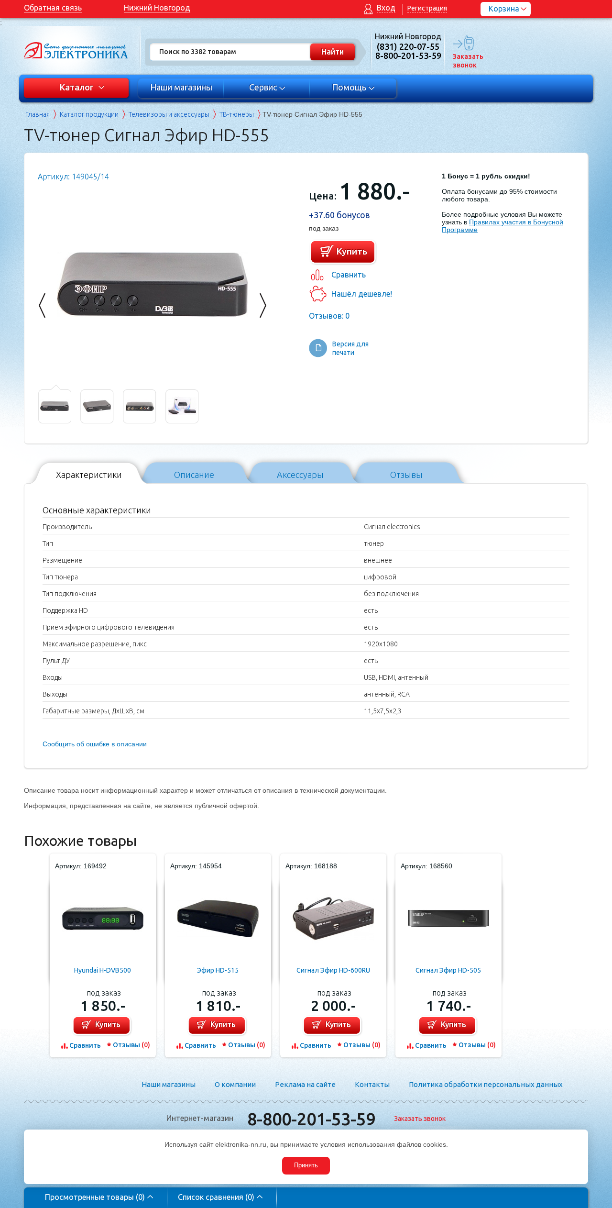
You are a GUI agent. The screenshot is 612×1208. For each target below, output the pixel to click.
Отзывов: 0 (329, 315)
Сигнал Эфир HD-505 (448, 970)
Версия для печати (350, 348)
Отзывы (406, 474)
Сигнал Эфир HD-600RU (333, 970)
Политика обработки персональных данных (486, 1084)
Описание (194, 474)
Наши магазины (181, 87)
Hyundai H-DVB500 (102, 970)
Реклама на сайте (305, 1084)
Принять (306, 1165)
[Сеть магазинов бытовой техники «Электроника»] (76, 50)
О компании (235, 1084)
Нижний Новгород (157, 7)
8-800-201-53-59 (311, 1119)
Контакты (372, 1084)
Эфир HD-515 (218, 970)
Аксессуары (300, 474)
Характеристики (89, 474)
